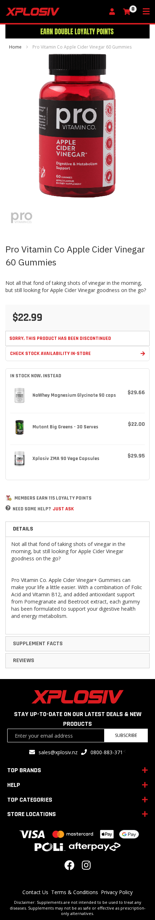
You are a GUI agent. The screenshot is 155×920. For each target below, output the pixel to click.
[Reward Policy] (8, 498)
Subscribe (126, 735)
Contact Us (35, 892)
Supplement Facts (38, 643)
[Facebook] (70, 867)
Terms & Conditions (74, 892)
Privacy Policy (117, 892)
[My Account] (114, 12)
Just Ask (63, 509)
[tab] (77, 529)
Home (15, 47)
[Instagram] (86, 867)
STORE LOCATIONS (31, 814)
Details (23, 529)
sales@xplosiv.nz (58, 752)
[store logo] (55, 12)
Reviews (23, 660)
